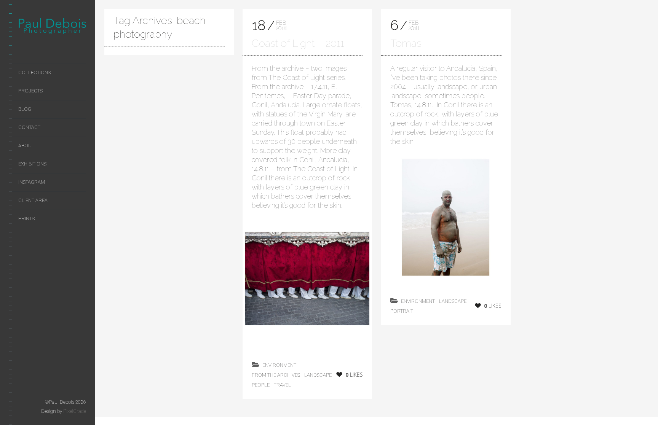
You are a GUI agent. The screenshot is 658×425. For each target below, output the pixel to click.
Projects (30, 91)
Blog (24, 109)
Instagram (31, 182)
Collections (34, 72)
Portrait (401, 311)
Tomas (406, 43)
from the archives (276, 375)
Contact (29, 127)
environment (279, 365)
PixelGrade (74, 411)
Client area (33, 200)
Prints (26, 218)
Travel (282, 385)
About (26, 145)
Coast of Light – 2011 (298, 43)
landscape (318, 375)
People (261, 385)
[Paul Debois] (52, 27)
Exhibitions (32, 164)
